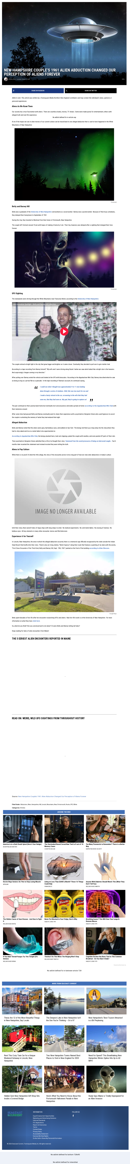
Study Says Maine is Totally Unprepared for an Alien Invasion (106, 1097)
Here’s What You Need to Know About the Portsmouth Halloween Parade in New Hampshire (63, 1098)
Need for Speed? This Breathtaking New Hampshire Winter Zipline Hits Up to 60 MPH (105, 1058)
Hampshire (35, 804)
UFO (71, 804)
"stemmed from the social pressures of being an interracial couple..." (88, 441)
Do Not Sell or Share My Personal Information (47, 1138)
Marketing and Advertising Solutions (44, 1118)
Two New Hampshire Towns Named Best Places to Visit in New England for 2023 (63, 1056)
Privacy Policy (37, 1131)
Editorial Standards (39, 1120)
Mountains (50, 804)
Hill (40, 804)
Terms (35, 1127)
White (75, 804)
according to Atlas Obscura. (99, 548)
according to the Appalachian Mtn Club (99, 406)
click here (36, 621)
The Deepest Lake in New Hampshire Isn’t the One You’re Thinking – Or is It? (63, 1019)
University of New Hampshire (41, 212)
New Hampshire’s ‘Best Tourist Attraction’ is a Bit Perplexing (105, 1019)
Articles (22, 808)
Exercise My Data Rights (40, 1136)
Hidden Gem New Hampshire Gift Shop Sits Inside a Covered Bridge (22, 1097)
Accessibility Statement (40, 1134)
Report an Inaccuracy (40, 1125)
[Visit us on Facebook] (74, 1116)
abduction (24, 804)
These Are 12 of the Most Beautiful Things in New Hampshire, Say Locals (22, 1019)
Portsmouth (61, 804)
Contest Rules (37, 1129)
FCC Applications (38, 1122)
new (55, 804)
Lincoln (44, 804)
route (68, 804)
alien (29, 804)
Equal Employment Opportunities (43, 1116)
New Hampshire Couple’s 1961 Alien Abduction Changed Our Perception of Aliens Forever (52, 796)
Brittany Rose (12, 79)
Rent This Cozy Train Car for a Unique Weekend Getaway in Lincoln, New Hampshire (19, 1058)
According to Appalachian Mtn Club (25, 436)
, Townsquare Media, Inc (31, 1144)
